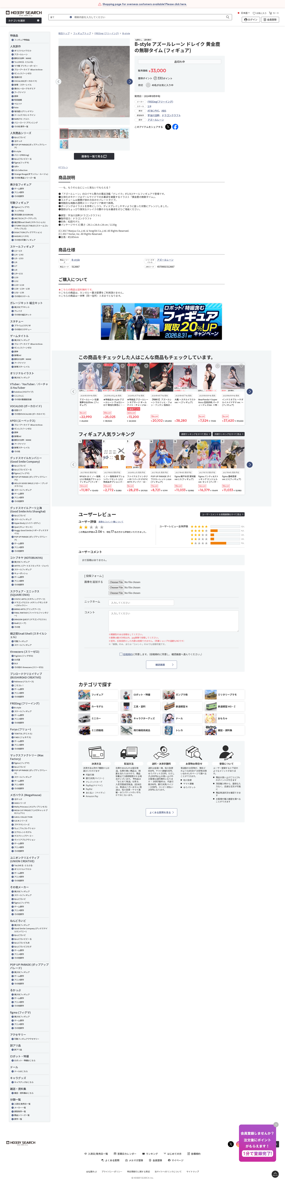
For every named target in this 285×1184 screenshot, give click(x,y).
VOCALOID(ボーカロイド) (25, 81)
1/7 (15, 265)
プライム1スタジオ (22, 325)
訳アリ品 (18, 1049)
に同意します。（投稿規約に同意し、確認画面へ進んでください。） (163, 654)
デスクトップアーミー (23, 835)
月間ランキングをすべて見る (227, 434)
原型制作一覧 (20, 1111)
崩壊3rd (17, 355)
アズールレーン (21, 54)
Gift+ (16, 166)
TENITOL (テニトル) (23, 733)
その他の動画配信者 (23, 399)
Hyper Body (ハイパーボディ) (27, 523)
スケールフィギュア (23, 489)
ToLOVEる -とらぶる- (23, 865)
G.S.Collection (20, 170)
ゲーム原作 (19, 188)
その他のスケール (22, 296)
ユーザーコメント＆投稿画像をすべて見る (221, 514)
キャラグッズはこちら (24, 1082)
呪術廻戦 (18, 99)
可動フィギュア (21, 641)
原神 (16, 96)
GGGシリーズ (20, 803)
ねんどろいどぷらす (23, 946)
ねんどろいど (20, 137)
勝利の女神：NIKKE (22, 58)
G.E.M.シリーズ (20, 820)
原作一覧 (18, 1119)
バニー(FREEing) (21, 155)
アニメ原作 (19, 192)
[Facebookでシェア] (175, 127)
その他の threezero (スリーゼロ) (28, 667)
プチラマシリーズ (22, 824)
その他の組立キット (23, 314)
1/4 (149, 106)
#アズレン (63, 167)
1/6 (15, 262)
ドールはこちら (21, 1071)
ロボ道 (17, 659)
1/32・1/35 (19, 292)
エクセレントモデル (23, 832)
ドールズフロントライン (24, 115)
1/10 (16, 277)
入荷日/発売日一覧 (22, 1103)
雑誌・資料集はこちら (24, 1093)
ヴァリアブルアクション (24, 839)
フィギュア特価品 (22, 39)
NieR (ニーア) (20, 623)
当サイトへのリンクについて (168, 1171)
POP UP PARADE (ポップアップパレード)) (30, 478)
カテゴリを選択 (16, 20)
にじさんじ (19, 395)
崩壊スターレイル (22, 366)
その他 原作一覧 (21, 126)
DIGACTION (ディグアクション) (28, 232)
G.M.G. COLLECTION (23, 816)
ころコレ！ (19, 685)
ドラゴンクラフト (171, 115)
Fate (16, 107)
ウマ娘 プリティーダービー (26, 65)
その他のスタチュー (23, 329)
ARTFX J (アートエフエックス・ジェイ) (31, 565)
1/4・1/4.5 (18, 254)
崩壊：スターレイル (23, 84)
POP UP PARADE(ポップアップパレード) (30, 146)
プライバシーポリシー (112, 1171)
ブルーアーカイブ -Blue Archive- (28, 69)
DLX (16, 663)
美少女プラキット (22, 307)
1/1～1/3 (18, 250)
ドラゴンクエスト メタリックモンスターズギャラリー (31, 604)
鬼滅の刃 (18, 77)
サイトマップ (192, 1171)
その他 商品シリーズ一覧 (25, 177)
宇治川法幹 (153, 115)
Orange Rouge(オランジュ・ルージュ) (31, 174)
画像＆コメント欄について (111, 521)
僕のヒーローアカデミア (24, 88)
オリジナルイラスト (23, 50)
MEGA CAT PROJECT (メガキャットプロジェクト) (31, 812)
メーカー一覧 (20, 1107)
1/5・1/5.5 (18, 258)
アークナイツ (20, 92)
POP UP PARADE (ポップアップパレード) (30, 538)
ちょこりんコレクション (24, 828)
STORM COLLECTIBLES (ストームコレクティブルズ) (31, 227)
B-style (17, 151)
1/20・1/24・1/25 (22, 288)
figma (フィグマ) (21, 207)
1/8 (15, 269)
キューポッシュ (21, 573)
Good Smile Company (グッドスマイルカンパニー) (31, 930)
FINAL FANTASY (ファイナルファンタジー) (31, 614)
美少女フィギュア (22, 340)
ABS (164, 110)
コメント (89, 612)
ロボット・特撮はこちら (24, 1060)
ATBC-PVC (153, 110)
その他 (17, 451)
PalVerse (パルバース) (24, 681)
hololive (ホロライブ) (23, 391)
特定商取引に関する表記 (138, 1171)
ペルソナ (18, 103)
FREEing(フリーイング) (160, 101)
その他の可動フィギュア (24, 239)
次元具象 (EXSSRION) (23, 214)
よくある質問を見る (160, 812)
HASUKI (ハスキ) (21, 236)
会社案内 (90, 1171)
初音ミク (18, 410)
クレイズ (18, 310)
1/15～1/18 (19, 284)
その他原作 (19, 196)
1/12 (16, 281)
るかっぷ (18, 141)
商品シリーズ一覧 (22, 1115)
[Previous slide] (58, 82)
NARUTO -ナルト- (22, 118)
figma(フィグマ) (21, 162)
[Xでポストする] (168, 127)
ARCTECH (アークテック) (25, 218)
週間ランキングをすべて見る (194, 434)
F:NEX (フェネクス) (22, 737)
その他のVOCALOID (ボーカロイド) (29, 414)
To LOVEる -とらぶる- (24, 62)
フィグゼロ (19, 210)
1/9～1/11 (18, 273)
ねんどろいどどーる (23, 158)
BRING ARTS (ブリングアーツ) (27, 609)
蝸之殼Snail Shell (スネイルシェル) (29, 222)
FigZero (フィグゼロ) (23, 655)
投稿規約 (128, 654)
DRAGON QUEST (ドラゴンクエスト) (30, 619)
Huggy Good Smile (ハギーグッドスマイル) (31, 532)
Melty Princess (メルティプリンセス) (30, 806)
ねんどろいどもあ (22, 942)
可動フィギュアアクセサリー (26, 1038)
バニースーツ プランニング (26, 122)
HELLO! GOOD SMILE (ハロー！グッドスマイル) (31, 485)
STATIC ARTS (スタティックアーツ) (29, 599)
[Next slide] (130, 82)
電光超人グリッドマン (24, 111)
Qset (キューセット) (23, 526)
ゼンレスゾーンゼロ (22, 73)
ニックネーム (92, 601)
